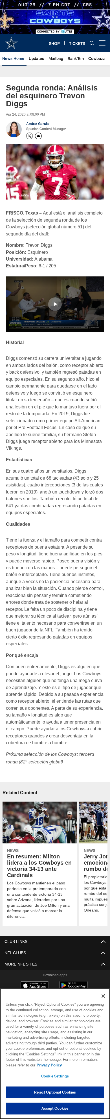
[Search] (92, 43)
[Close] (103, 996)
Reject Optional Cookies (55, 1092)
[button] (55, 304)
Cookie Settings (55, 1076)
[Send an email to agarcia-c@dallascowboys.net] (38, 136)
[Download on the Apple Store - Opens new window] (34, 979)
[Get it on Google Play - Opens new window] (73, 981)
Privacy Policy (48, 1065)
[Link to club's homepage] (11, 40)
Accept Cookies (55, 1108)
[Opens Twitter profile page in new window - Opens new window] (29, 136)
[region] (55, 1053)
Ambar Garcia (37, 124)
